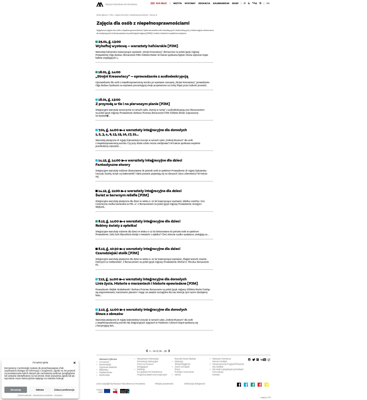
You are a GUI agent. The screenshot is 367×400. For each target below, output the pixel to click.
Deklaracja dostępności (194, 384)
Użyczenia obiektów (108, 367)
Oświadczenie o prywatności (43, 395)
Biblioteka (103, 370)
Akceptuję (15, 389)
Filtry (111, 15)
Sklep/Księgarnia (182, 364)
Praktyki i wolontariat (184, 372)
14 (154, 351)
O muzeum (104, 362)
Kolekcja (141, 369)
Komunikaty (217, 372)
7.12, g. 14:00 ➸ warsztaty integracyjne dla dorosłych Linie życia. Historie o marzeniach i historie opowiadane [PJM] (146, 281)
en (268, 3)
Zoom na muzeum (145, 364)
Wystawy (190, 3)
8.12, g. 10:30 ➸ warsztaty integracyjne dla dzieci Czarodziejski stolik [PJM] (137, 250)
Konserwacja (105, 364)
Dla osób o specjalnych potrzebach (227, 369)
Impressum (58, 395)
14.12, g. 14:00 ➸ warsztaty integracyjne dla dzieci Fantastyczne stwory (138, 162)
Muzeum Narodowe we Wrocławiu (121, 4)
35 (165, 351)
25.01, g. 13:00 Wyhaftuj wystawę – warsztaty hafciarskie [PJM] (136, 43)
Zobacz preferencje (64, 389)
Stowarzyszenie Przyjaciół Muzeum (228, 364)
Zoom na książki (182, 367)
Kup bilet (161, 3)
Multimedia (104, 375)
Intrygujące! (142, 367)
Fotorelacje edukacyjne (147, 361)
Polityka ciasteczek (24, 395)
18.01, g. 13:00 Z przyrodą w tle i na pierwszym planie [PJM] (132, 101)
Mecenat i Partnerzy (221, 359)
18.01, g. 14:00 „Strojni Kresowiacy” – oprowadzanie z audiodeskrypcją (141, 74)
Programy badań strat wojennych (152, 375)
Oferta (178, 375)
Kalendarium (221, 3)
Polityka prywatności (164, 384)
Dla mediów (217, 367)
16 (160, 351)
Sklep (235, 3)
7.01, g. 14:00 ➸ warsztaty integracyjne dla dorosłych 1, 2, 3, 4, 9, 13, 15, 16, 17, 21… (141, 132)
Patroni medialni (219, 361)
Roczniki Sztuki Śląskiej (185, 359)
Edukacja (204, 3)
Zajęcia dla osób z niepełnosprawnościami (131, 15)
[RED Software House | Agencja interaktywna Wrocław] (269, 398)
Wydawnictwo (105, 372)
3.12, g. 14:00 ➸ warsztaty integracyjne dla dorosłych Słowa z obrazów (141, 311)
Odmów (40, 389)
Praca (177, 369)
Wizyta (177, 3)
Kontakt (216, 375)
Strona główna (102, 15)
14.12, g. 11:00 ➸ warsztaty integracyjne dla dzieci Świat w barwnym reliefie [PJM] (138, 192)
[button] (74, 362)
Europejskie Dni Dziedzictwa (149, 372)
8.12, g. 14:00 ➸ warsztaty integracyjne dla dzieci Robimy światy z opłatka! (137, 223)
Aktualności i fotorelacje (148, 359)
